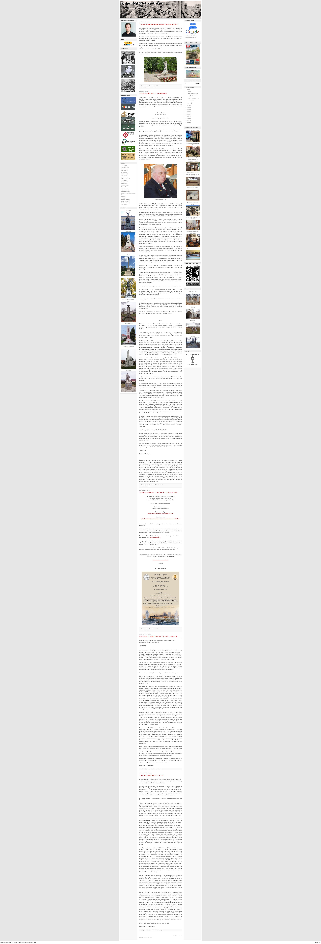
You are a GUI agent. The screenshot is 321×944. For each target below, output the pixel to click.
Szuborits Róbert (124, 191)
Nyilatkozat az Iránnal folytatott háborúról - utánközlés (158, 636)
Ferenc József (124, 189)
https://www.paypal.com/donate (160, 560)
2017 (188, 120)
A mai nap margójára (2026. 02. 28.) (151, 775)
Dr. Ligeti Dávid (124, 172)
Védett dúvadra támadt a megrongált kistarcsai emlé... (193, 95)
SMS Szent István (125, 178)
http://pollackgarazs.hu (155, 537)
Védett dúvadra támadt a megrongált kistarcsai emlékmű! (158, 24)
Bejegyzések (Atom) (148, 937)
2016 (188, 122)
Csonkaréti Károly (125, 202)
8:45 (156, 628)
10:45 (156, 930)
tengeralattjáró (124, 167)
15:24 (156, 768)
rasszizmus (154, 87)
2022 (188, 111)
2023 (188, 109)
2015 (188, 123)
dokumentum (124, 181)
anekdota (123, 165)
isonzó (122, 198)
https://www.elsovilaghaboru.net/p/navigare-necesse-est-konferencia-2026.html (160, 518)
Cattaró (123, 186)
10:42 (156, 484)
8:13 (156, 85)
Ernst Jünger (124, 188)
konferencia (146, 630)
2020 (188, 114)
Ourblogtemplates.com (28, 942)
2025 (188, 105)
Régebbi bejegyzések (177, 935)
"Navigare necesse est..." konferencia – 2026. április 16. (158, 492)
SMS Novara (124, 170)
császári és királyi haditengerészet (128, 193)
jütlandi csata (124, 173)
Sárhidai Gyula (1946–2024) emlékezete (153, 93)
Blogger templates (5, 942)
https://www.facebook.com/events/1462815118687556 (161, 513)
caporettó (123, 180)
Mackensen (123, 204)
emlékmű (123, 196)
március (189, 101)
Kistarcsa (150, 87)
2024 (188, 107)
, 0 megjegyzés (160, 85)
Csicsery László (124, 201)
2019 (188, 116)
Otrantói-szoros (124, 177)
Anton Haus (123, 183)
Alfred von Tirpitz (124, 199)
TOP (319, 942)
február (189, 103)
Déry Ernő (123, 175)
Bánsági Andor (124, 185)
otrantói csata (124, 169)
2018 (188, 118)
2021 (188, 113)
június (189, 91)
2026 (188, 89)
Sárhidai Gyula (147, 486)
